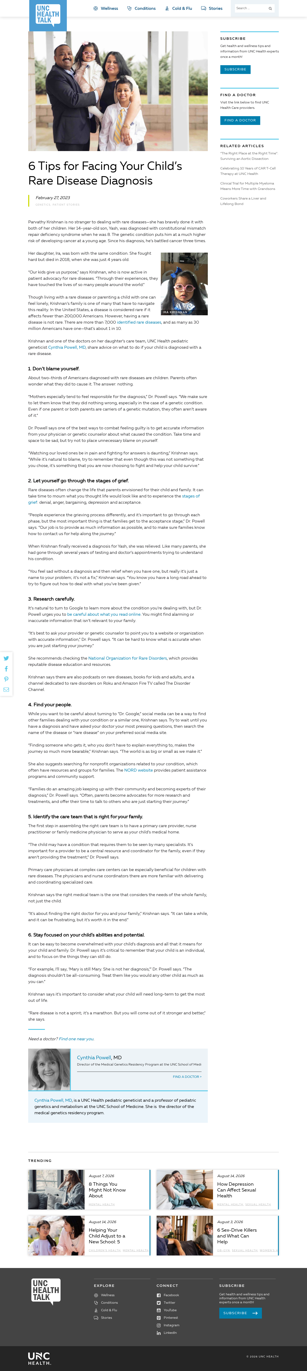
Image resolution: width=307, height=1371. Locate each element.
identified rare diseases (139, 322)
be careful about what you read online (104, 615)
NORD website (138, 770)
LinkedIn (170, 1333)
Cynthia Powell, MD (67, 348)
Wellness (109, 9)
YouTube (170, 1310)
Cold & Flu (182, 9)
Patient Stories (66, 205)
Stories (215, 9)
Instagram (171, 1325)
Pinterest (171, 1318)
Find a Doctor (186, 1077)
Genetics (43, 205)
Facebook (171, 1295)
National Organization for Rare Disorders (127, 658)
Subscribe (235, 69)
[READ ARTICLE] (89, 1189)
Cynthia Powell (94, 1058)
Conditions (145, 9)
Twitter (169, 1303)
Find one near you (76, 1039)
